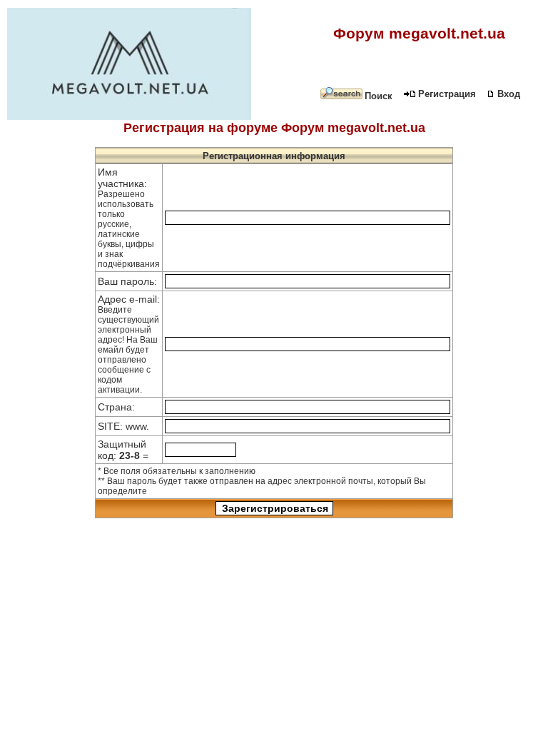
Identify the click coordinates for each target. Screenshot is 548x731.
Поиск (378, 96)
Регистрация (447, 94)
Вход (508, 94)
